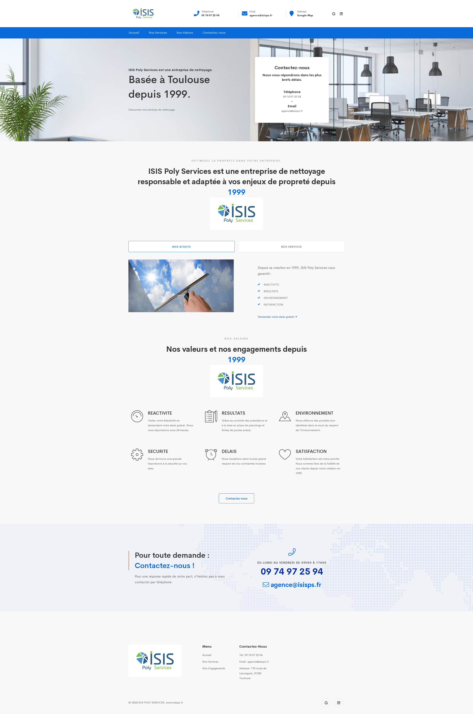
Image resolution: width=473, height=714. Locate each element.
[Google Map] (333, 14)
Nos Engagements (213, 668)
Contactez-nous (236, 498)
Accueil (206, 655)
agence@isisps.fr (260, 15)
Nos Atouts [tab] (181, 246)
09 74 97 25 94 (210, 15)
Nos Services (210, 661)
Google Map (305, 15)
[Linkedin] (341, 14)
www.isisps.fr (174, 702)
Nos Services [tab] (291, 246)
